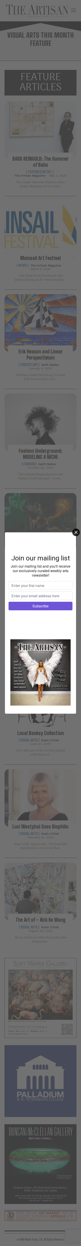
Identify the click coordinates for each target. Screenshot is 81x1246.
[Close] (76, 532)
